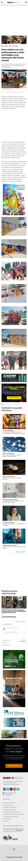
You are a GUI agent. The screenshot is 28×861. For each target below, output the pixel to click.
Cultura (5, 46)
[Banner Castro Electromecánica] (14, 381)
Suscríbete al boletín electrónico (13, 814)
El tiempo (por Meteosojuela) (12, 812)
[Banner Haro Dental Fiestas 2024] (14, 726)
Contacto (6, 821)
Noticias (15, 46)
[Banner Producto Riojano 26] (14, 737)
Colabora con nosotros (10, 816)
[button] (14, 849)
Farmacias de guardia (9, 809)
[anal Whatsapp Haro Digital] (14, 667)
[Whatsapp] (17, 789)
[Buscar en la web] (2, 2)
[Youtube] (14, 789)
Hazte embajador (8, 805)
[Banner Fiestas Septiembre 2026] (14, 214)
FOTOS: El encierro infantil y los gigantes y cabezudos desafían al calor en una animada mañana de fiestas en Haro (13, 611)
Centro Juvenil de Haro (11, 404)
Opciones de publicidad (10, 807)
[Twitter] (7, 789)
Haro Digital (19, 857)
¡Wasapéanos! (7, 819)
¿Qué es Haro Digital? (9, 802)
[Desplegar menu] (26, 2)
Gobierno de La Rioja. (16, 831)
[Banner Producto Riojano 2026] (14, 43)
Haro (10, 46)
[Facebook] (4, 789)
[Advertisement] (14, 19)
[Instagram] (11, 789)
